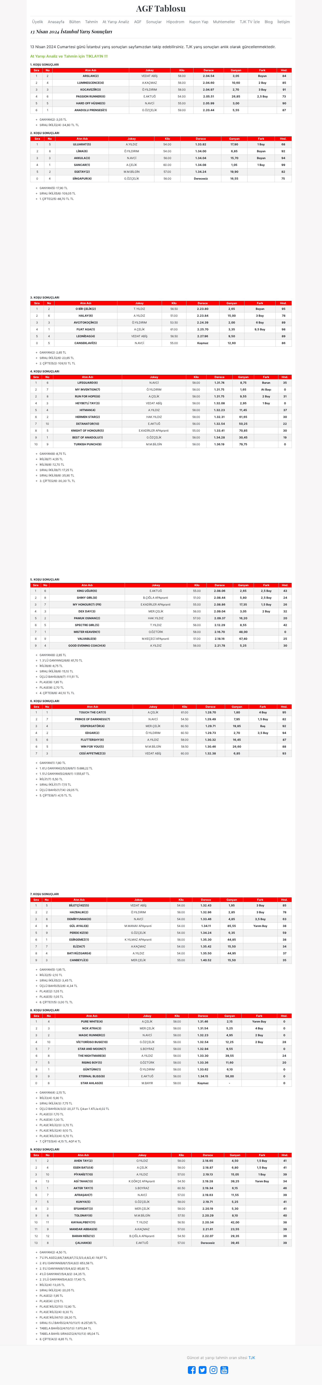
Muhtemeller (224, 21)
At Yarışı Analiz (116, 21)
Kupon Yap (198, 21)
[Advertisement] (161, 248)
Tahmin (91, 21)
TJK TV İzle (250, 21)
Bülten (74, 21)
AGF (137, 21)
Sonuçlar (154, 21)
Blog (269, 21)
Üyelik (37, 21)
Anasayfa (56, 21)
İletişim (283, 21)
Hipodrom (175, 21)
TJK (251, 1357)
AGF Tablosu (161, 8)
